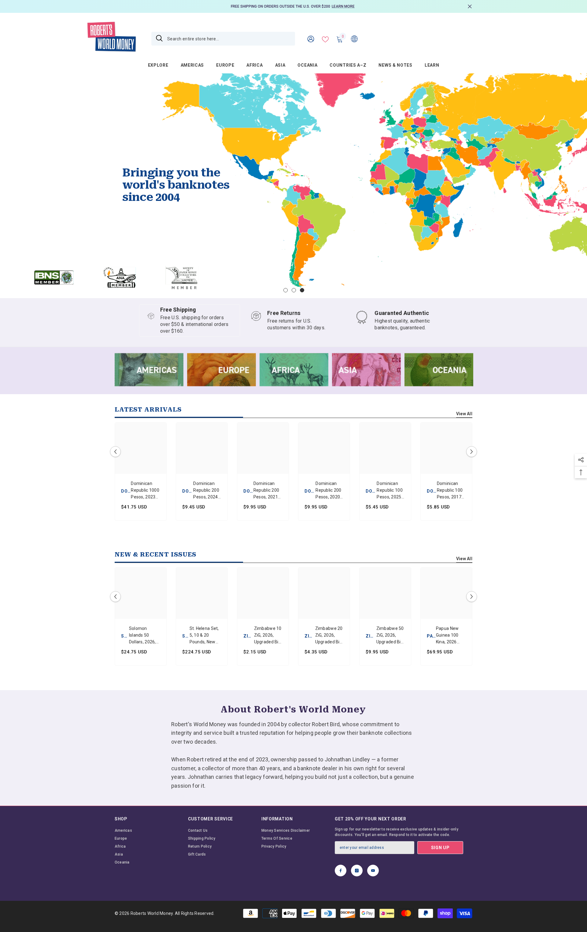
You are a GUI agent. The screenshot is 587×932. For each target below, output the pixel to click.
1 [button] (285, 290)
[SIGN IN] (310, 38)
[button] (5, 185)
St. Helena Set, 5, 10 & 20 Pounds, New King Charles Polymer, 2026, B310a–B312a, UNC (204, 635)
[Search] (223, 39)
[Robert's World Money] (149, 370)
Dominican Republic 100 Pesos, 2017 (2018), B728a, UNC (450, 490)
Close (469, 6)
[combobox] (229, 39)
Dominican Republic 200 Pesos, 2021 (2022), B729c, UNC (267, 490)
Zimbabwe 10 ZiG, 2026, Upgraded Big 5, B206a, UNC (268, 635)
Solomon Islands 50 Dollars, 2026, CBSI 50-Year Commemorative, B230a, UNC (144, 635)
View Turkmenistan (73, 284)
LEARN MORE (343, 6)
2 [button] (294, 290)
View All (464, 413)
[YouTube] (373, 870)
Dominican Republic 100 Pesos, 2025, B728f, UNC (389, 490)
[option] (293, 6)
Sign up (440, 847)
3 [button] (302, 290)
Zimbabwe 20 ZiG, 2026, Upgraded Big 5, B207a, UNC (329, 635)
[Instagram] (357, 870)
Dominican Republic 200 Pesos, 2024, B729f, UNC (206, 490)
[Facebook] (340, 870)
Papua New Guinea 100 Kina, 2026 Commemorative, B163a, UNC (451, 635)
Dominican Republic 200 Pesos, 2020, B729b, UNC (328, 490)
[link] (397, 320)
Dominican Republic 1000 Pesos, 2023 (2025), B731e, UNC (145, 490)
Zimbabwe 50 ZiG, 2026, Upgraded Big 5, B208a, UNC (390, 635)
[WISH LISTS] (325, 38)
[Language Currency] (354, 38)
